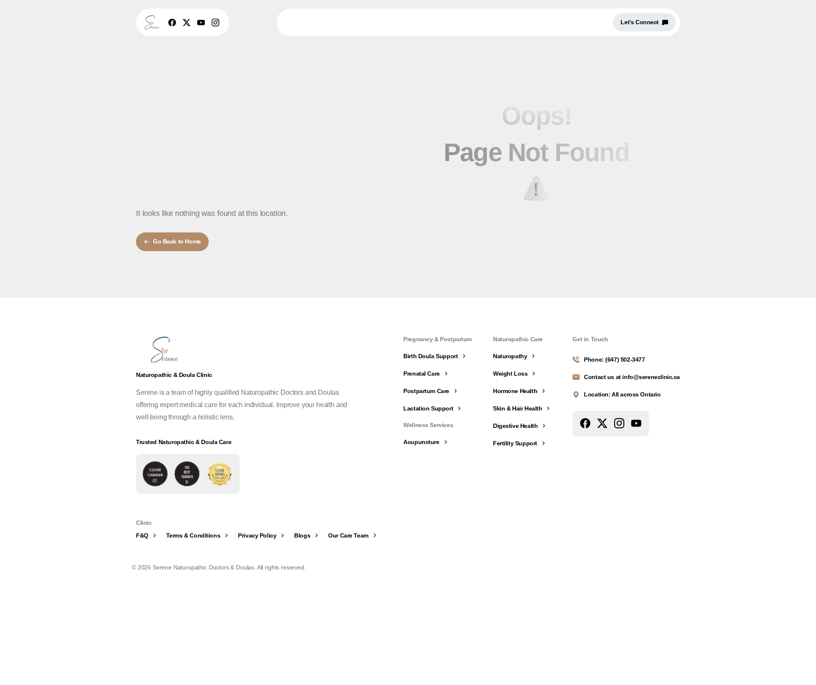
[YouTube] (201, 22)
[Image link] (155, 474)
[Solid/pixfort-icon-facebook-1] (585, 422)
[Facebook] (172, 22)
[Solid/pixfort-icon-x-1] (602, 422)
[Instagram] (215, 22)
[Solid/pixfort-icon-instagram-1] (619, 422)
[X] (186, 22)
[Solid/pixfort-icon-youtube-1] (636, 422)
